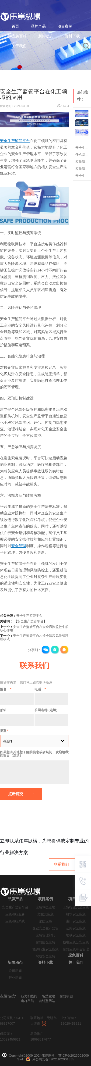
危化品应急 (45, 914)
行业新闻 (15, 978)
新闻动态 (45, 36)
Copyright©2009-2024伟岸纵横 (32, 1055)
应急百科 (19, 36)
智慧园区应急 (45, 942)
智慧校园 (66, 996)
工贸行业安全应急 (76, 907)
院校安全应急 (45, 956)
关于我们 (19, 46)
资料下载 (72, 36)
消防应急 (45, 921)
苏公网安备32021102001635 (53, 1059)
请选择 (8, 741)
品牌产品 (38, 26)
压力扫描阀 (29, 996)
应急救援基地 (45, 907)
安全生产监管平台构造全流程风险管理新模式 (34, 637)
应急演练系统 (15, 921)
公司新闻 (15, 971)
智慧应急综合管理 (76, 949)
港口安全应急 (76, 921)
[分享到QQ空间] (55, 650)
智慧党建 (48, 996)
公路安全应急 (76, 928)
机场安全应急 (76, 914)
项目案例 (64, 26)
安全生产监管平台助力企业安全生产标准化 (81, 148)
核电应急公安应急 (76, 942)
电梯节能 (27, 1001)
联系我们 (61, 864)
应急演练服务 (15, 914)
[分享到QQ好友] (64, 650)
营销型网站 (47, 1001)
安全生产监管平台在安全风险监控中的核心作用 (34, 628)
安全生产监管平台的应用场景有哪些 (81, 176)
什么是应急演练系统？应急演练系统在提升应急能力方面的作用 (81, 155)
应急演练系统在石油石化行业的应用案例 (81, 169)
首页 (15, 26)
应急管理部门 (45, 935)
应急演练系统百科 (81, 162)
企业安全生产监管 (45, 928)
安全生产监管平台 (29, 615)
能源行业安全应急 (45, 949)
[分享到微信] (45, 650)
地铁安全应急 (76, 935)
